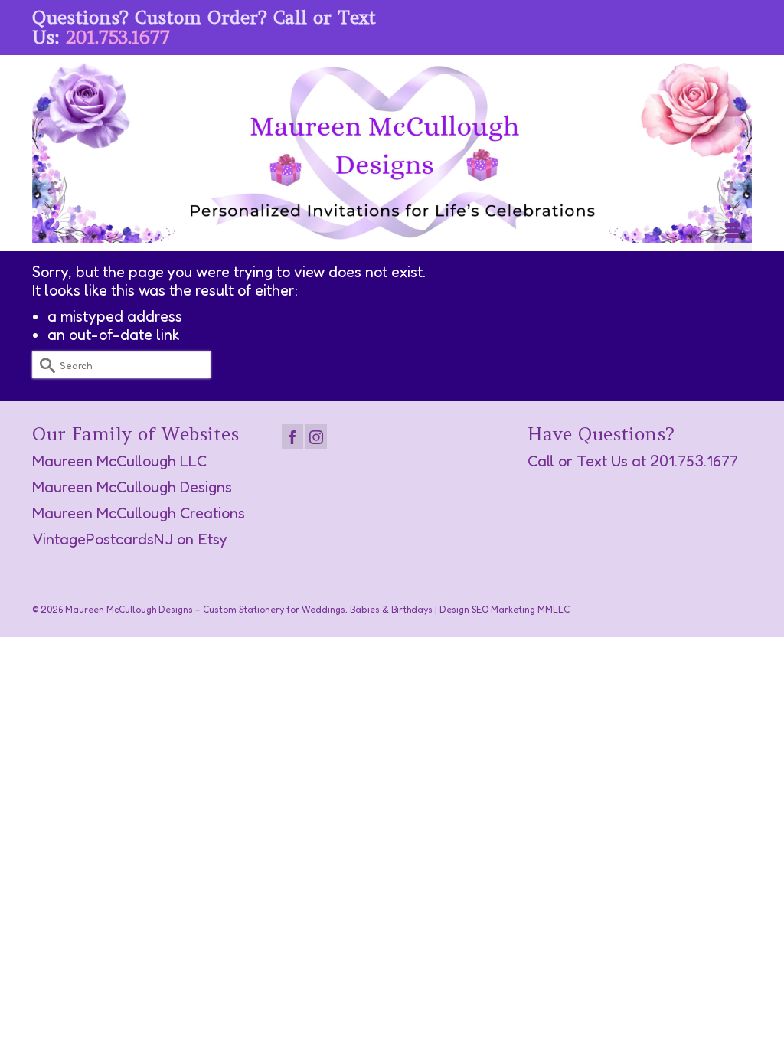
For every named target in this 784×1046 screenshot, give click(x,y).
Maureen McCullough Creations (138, 513)
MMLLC (553, 609)
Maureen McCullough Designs (132, 487)
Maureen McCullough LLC (119, 461)
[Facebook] (292, 436)
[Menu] (733, 232)
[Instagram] (316, 436)
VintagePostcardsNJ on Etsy (129, 539)
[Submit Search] (43, 364)
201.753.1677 (118, 37)
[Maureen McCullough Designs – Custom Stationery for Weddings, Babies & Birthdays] (392, 153)
